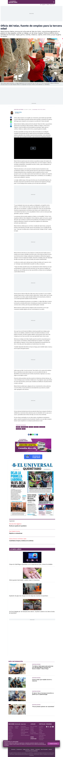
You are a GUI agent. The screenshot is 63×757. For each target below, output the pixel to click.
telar (24, 428)
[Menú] (53, 2)
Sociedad (10, 726)
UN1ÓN (40, 732)
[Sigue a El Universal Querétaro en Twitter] (49, 727)
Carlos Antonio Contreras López (17, 538)
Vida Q (9, 739)
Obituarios (41, 736)
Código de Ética (26, 749)
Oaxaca (32, 727)
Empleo (36, 426)
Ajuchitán (42, 426)
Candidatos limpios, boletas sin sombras (21, 540)
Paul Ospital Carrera (14, 531)
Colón (31, 426)
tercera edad (24, 426)
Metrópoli (10, 733)
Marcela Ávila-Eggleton (15, 523)
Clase (40, 729)
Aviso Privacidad (44, 749)
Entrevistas (23, 726)
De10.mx (41, 727)
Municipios (10, 735)
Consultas (41, 739)
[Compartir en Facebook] (11, 117)
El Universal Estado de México (34, 733)
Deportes (10, 736)
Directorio (13, 749)
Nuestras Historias (18, 109)
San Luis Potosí (33, 726)
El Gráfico (41, 726)
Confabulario (42, 733)
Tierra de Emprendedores (24, 731)
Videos (16, 727)
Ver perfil (17, 113)
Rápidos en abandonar (15, 533)
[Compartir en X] (11, 120)
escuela (18, 428)
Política (10, 730)
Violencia (32, 749)
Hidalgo (32, 730)
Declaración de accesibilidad (31, 750)
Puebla (31, 729)
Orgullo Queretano (25, 729)
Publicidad (37, 749)
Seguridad (10, 727)
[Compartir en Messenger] (11, 124)
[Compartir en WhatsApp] (11, 122)
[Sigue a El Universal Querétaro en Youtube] (53, 727)
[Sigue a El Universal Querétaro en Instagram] (51, 727)
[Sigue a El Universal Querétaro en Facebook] (47, 727)
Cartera (10, 732)
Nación (10, 729)
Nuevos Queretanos (25, 735)
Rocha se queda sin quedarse (18, 526)
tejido (18, 426)
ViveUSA (41, 730)
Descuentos (41, 738)
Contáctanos (19, 749)
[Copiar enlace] (11, 126)
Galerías (17, 726)
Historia (50, 749)
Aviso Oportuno (42, 735)
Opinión (12, 521)
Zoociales (23, 733)
